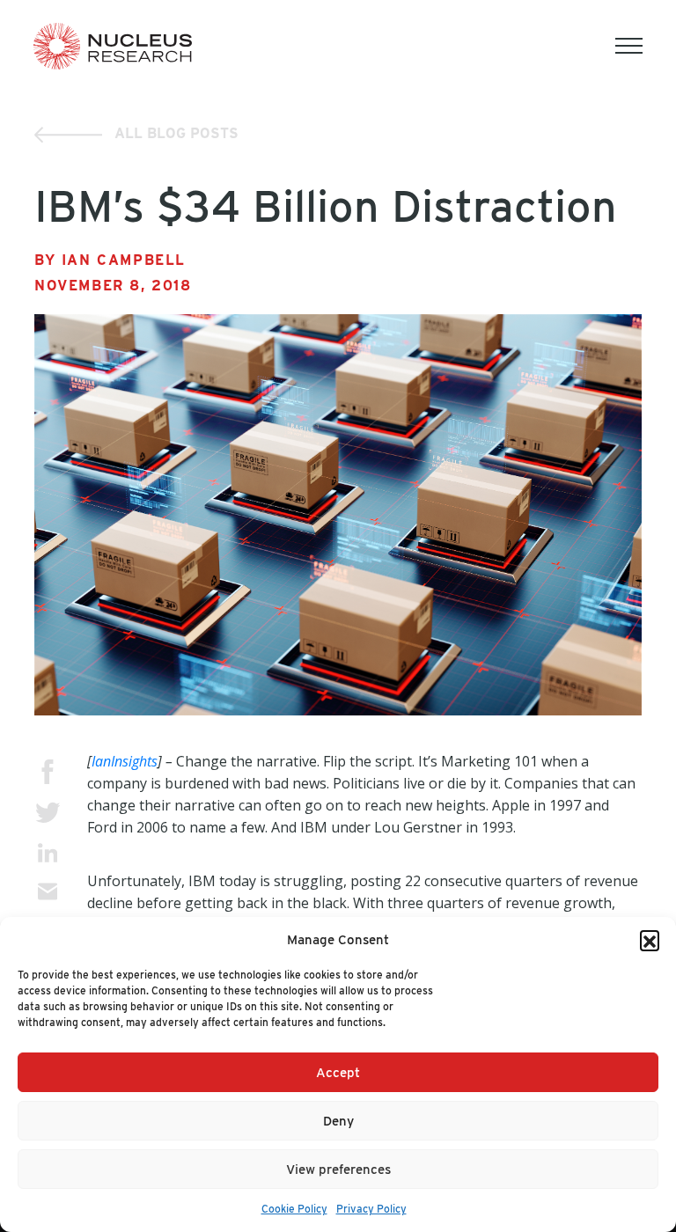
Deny (338, 1121)
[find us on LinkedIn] (47, 852)
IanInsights (125, 761)
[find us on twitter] (47, 812)
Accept (338, 1073)
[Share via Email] (47, 892)
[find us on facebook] (47, 772)
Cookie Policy (294, 1208)
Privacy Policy (371, 1208)
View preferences (338, 1169)
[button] (649, 940)
